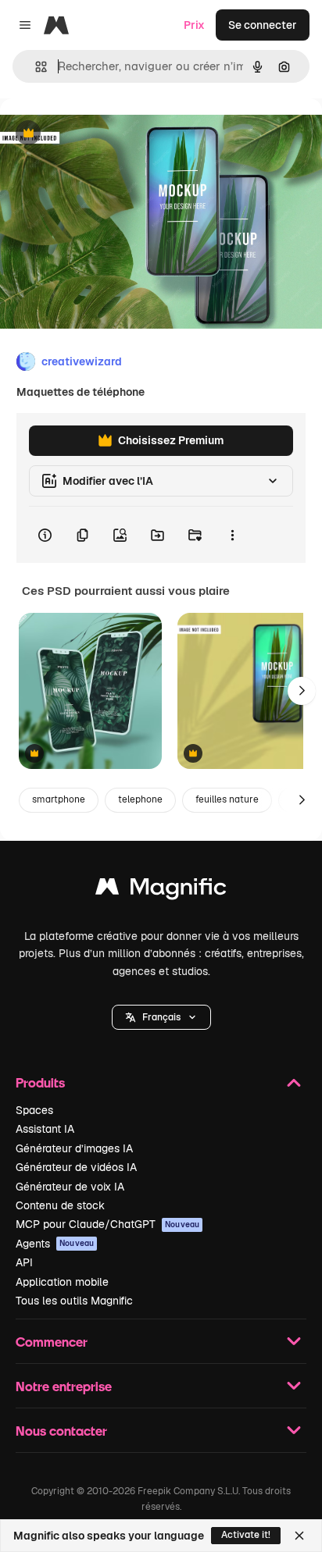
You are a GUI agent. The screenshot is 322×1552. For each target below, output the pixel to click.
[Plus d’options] (232, 534)
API (24, 1262)
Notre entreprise (64, 1386)
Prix (194, 25)
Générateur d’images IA (74, 1148)
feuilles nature (227, 799)
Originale (103, 133)
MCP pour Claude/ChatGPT (107, 1224)
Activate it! (245, 1535)
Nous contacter (61, 1430)
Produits (40, 1082)
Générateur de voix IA (70, 1187)
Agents (55, 1244)
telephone (140, 799)
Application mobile (62, 1282)
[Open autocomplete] (34, 67)
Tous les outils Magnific (74, 1301)
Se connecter (262, 25)
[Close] (299, 1535)
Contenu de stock (60, 1205)
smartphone (58, 799)
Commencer (52, 1341)
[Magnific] (161, 890)
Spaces (34, 1110)
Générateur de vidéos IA (76, 1167)
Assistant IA (45, 1129)
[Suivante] (302, 691)
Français (161, 1017)
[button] (161, 1017)
